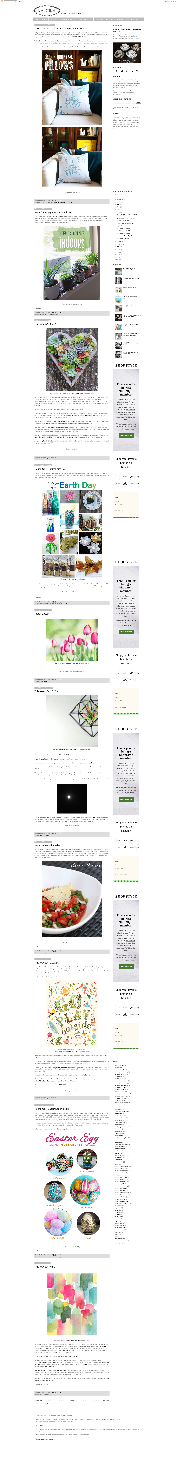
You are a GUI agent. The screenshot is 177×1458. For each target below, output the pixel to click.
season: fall (118, 1223)
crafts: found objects (121, 1120)
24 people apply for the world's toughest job (47, 759)
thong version (60, 1370)
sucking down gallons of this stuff (48, 1362)
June (118, 207)
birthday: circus (119, 1076)
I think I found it (101, 429)
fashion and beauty (120, 1155)
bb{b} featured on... (132, 19)
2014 (117, 197)
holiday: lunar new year (122, 1166)
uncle (43, 437)
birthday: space (119, 1100)
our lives (117, 1210)
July (118, 204)
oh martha (118, 1205)
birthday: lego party (120, 1089)
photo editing (119, 1216)
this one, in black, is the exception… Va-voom (82, 767)
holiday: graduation (120, 1179)
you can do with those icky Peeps (64, 421)
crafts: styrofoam (120, 1148)
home (36, 19)
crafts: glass (118, 1124)
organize (117, 1208)
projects (70, 202)
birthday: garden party (121, 1083)
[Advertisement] (120, 159)
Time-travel (103, 1346)
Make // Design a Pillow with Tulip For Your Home (60, 28)
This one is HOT (64, 755)
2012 (117, 252)
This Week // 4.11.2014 (46, 962)
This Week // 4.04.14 (45, 1266)
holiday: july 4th (119, 1183)
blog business (119, 1105)
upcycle (65, 603)
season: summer (51, 952)
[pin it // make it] (119, 1065)
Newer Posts (38, 1400)
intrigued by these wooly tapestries (77, 773)
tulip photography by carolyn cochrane (66, 663)
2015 (117, 194)
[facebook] (116, 72)
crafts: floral (118, 1142)
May (118, 209)
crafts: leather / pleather (122, 1144)
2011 (117, 255)
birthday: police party (121, 1098)
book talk (117, 1107)
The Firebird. (68, 1352)
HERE (69, 192)
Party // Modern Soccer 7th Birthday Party (130, 352)
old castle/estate (56, 1346)
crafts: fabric (42, 202)
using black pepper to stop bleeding (59, 1067)
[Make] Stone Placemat (129, 306)
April (118, 212)
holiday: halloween (120, 1181)
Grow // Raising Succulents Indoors (52, 212)
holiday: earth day (44, 603)
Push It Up (50, 1081)
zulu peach (87, 1364)
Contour (57, 1081)
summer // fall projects (85, 19)
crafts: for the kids (120, 1118)
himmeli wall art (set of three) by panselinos (66, 749)
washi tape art (47, 781)
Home (72, 1400)
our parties (53, 19)
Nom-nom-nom (73, 1356)
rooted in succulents (77, 393)
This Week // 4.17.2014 (46, 691)
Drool (62, 1356)
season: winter (119, 1230)
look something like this (83, 1075)
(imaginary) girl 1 (60, 437)
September (120, 199)
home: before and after (122, 1201)
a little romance (78, 1346)
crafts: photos (119, 1133)
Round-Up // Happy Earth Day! (50, 469)
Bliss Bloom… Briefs (40, 1370)
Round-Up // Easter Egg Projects (51, 1108)
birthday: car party (120, 1074)
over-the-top (72, 415)
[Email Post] (60, 200)
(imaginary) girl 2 (72, 437)
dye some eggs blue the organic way (84, 763)
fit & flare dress (75, 1061)
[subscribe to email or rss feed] (137, 72)
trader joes (118, 1232)
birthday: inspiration (120, 1087)
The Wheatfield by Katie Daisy (69, 1051)
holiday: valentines (120, 1197)
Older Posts (105, 1400)
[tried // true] (118, 1067)
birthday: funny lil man (121, 1080)
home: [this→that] (120, 1199)
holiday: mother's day (121, 1188)
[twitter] (122, 72)
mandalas (77, 779)
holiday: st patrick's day (122, 1192)
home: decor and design (60, 202)
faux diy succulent (58, 216)
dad (40, 437)
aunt (36, 437)
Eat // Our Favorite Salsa (47, 845)
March (119, 241)
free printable (119, 1162)
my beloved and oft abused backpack (57, 427)
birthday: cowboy (120, 1078)
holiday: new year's (120, 1190)
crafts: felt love (119, 1116)
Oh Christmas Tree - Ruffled (131, 278)
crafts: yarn (118, 1151)
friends (52, 417)
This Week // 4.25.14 (45, 324)
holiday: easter (43, 681)
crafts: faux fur (119, 1140)
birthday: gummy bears (122, 1085)
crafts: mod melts (120, 1146)
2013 (117, 249)
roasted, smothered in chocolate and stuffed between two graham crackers (67, 423)
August (119, 202)
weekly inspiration (44, 459)
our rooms (120, 19)
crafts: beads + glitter (121, 1138)
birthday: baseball (120, 1070)
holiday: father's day (121, 1177)
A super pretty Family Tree (42, 441)
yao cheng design (73, 1340)
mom (107, 435)
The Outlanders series (61, 1350)
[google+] (127, 72)
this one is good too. (48, 1366)
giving (116, 1164)
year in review (119, 1243)
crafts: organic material (121, 1127)
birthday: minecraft (120, 1091)
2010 (117, 257)
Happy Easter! (41, 613)
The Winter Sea (55, 1352)
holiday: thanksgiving (121, 1194)
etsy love (117, 1153)
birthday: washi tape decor (122, 1102)
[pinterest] (132, 72)
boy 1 (48, 437)
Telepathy (46, 1348)
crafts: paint (50, 202)
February (120, 244)
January (119, 246)
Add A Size (42, 1081)
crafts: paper (118, 1131)
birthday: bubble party (121, 1072)
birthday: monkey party (121, 1096)
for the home (99, 19)
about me (44, 19)
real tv (117, 1221)
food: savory (42, 952)
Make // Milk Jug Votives (130, 269)
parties (117, 1214)
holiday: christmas (120, 1168)
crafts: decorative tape (121, 1111)
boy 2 (52, 437)
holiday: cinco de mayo (121, 1170)
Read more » (38, 308)
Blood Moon (47, 817)
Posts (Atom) (46, 1403)
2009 (117, 260)
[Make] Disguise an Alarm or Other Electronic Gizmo (131, 334)
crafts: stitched (119, 1135)
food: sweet (118, 1159)
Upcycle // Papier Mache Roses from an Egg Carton (132, 315)
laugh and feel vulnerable (91, 415)
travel (116, 1234)
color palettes (119, 1109)
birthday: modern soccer (122, 1094)
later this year (91, 817)
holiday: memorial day (121, 1186)
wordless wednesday (121, 1241)
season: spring (58, 603)
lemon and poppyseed (45, 1356)
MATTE (60, 1085)
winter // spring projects (67, 19)
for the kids (109, 19)
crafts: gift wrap (119, 1122)
